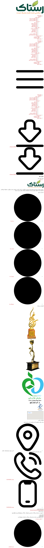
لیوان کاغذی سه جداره (33, 20)
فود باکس (37, 21)
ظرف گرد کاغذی (34, 23)
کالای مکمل (37, 27)
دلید (36, 32)
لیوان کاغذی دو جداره (33, 19)
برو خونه (41, 179)
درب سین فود (34, 29)
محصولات (39, 16)
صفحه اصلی (39, 15)
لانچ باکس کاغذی (34, 26)
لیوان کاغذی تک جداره (33, 18)
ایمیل (43, 514)
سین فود (35, 22)
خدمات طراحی (38, 35)
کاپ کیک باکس (34, 25)
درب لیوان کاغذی (34, 31)
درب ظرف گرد (34, 30)
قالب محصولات (36, 37)
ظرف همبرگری (34, 24)
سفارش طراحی (36, 36)
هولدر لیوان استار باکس (33, 34)
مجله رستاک (39, 38)
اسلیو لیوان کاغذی (34, 28)
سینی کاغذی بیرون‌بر (33, 33)
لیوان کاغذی (37, 17)
